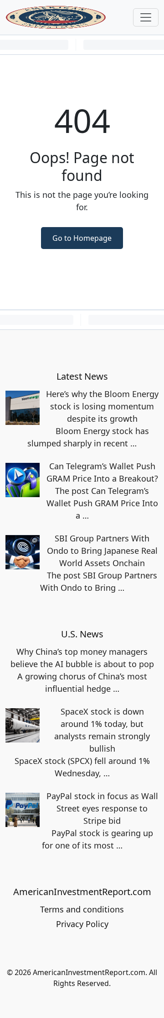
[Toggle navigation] (146, 17)
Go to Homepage (82, 238)
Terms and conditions (82, 909)
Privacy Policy (82, 923)
